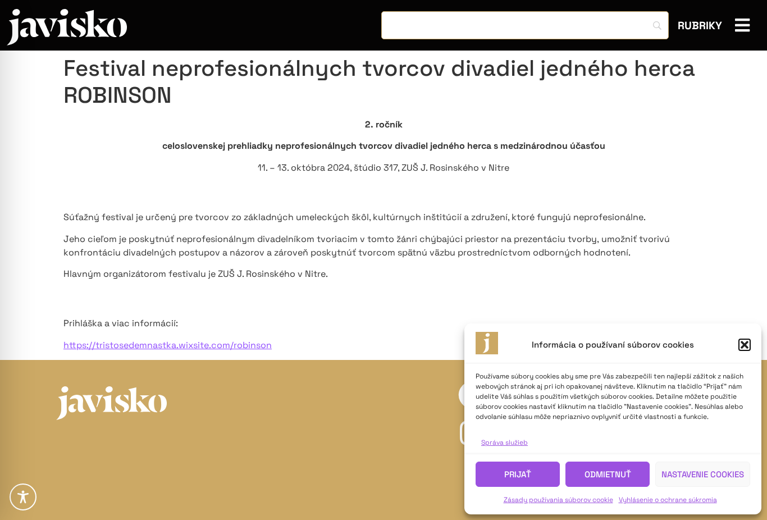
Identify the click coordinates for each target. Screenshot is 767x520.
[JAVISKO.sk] (67, 27)
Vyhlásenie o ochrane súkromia (668, 499)
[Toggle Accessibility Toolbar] (23, 497)
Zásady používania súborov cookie (558, 499)
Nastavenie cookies (702, 474)
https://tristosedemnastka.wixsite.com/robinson (167, 345)
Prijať (517, 474)
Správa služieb (504, 442)
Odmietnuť (608, 474)
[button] (744, 344)
